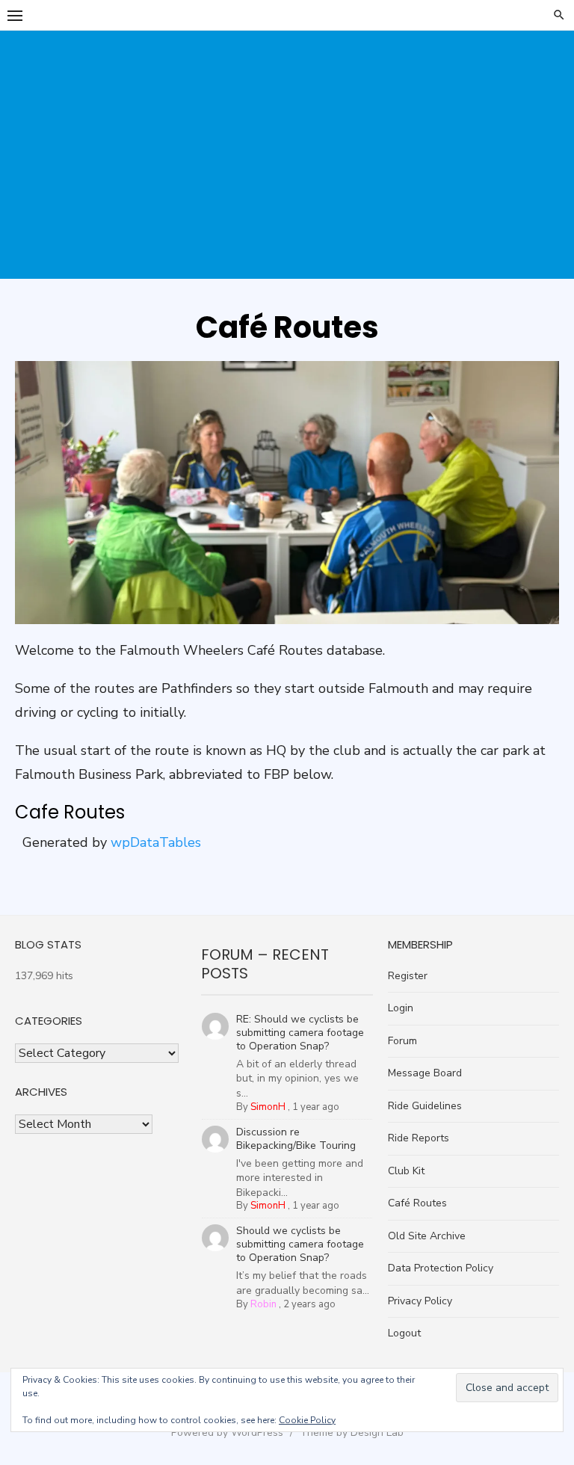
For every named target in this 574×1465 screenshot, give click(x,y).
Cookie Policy (307, 1420)
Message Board (425, 1073)
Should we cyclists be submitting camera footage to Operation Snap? (300, 1244)
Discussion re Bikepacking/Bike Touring (296, 1139)
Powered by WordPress (227, 1432)
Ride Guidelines (425, 1106)
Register (408, 976)
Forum (402, 1041)
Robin (263, 1304)
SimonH (268, 1107)
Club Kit (406, 1171)
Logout (404, 1333)
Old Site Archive (427, 1236)
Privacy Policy (420, 1301)
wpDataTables (156, 842)
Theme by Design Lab (352, 1432)
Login (400, 1008)
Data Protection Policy (440, 1268)
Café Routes (417, 1203)
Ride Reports (418, 1138)
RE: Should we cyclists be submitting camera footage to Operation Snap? (300, 1032)
